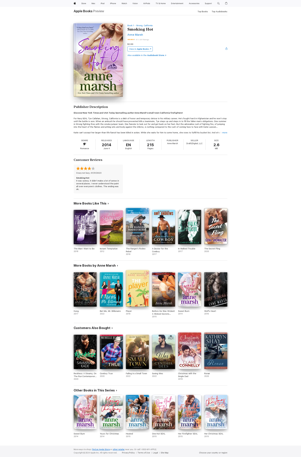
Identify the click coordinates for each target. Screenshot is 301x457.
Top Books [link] (203, 11)
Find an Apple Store (101, 449)
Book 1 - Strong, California (140, 25)
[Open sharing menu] (226, 49)
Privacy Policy (128, 453)
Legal (155, 453)
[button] (218, 3)
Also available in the (145, 55)
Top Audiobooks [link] (219, 11)
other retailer (119, 449)
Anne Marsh (135, 34)
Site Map (165, 453)
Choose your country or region (213, 453)
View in (139, 49)
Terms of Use (143, 453)
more (224, 132)
